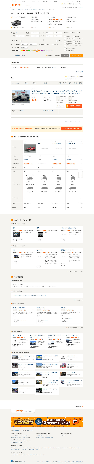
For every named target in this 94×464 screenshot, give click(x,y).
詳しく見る (34, 27)
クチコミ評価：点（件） (48, 110)
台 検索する (77, 56)
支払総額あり (69, 38)
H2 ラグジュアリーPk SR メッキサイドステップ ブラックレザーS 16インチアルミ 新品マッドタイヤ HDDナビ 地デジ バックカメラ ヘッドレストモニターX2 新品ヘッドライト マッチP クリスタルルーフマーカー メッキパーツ (57, 92)
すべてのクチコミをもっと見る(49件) (75, 271)
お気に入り (79, 3)
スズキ (23, 437)
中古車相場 (81, 76)
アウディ (27, 437)
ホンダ (22, 435)
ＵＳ (14, 250)
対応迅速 (63, 307)
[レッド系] (24, 50)
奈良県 (19, 449)
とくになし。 (40, 250)
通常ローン (49, 44)
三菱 (24, 439)
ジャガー (12, 442)
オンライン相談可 (69, 50)
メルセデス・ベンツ (14, 437)
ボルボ (16, 439)
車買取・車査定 (35, 454)
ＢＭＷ (25, 435)
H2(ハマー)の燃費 (79, 71)
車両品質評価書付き (69, 43)
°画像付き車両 (70, 48)
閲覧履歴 (70, 3)
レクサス (20, 439)
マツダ (20, 437)
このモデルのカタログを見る (18, 27)
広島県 (26, 449)
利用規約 (47, 461)
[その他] (52, 50)
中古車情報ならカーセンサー (16, 454)
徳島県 (30, 449)
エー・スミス (23, 320)
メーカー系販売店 (78, 38)
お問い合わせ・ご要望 (70, 461)
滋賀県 (16, 449)
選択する (35, 32)
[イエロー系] (22, 50)
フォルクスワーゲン (14, 440)
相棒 (14, 228)
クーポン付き (78, 41)
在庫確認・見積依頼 (73, 106)
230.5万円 (69, 159)
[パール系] (32, 50)
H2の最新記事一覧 (79, 300)
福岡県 (33, 449)
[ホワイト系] (19, 50)
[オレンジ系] (39, 50)
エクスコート (21, 110)
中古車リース (42, 454)
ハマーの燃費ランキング (49, 437)
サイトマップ (81, 7)
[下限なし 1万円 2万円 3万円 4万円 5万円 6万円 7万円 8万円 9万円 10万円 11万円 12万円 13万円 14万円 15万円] (24, 44)
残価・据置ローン (57, 44)
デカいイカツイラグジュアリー (69, 228)
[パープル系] (42, 50)
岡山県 (23, 449)
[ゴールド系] (34, 50)
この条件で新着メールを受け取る (54, 55)
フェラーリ (21, 440)
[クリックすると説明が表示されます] (14, 40)
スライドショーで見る (71, 76)
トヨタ (12, 435)
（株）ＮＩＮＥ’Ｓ (16, 335)
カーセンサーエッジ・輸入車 (27, 454)
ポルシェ (28, 440)
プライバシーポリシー (41, 461)
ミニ (24, 440)
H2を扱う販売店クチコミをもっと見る (75, 327)
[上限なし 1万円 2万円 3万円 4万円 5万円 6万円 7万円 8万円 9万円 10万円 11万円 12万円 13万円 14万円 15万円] (33, 44)
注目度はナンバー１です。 (68, 250)
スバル (18, 435)
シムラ (46, 320)
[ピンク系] (49, 50)
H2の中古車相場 (15, 430)
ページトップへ (78, 406)
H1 (61, 435)
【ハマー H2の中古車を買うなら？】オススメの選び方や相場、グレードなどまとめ (29, 295)
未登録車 (77, 36)
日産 (15, 435)
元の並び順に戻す (15, 83)
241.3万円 (55, 159)
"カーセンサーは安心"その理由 (55, 461)
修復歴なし (68, 41)
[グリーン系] (29, 50)
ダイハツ (12, 439)
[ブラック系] (17, 50)
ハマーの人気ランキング (40, 437)
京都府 (12, 449)
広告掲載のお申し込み (79, 461)
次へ (80, 78)
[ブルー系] (47, 50)
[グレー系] (37, 50)
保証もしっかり (41, 307)
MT (79, 32)
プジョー (20, 442)
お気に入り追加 (61, 105)
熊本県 (37, 449)
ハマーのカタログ (46, 435)
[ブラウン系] (27, 50)
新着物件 (68, 36)
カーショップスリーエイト (72, 335)
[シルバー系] (44, 50)
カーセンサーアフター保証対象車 (73, 45)
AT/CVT (73, 32)
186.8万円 (26, 159)
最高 (38, 228)
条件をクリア (65, 55)
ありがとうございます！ (19, 307)
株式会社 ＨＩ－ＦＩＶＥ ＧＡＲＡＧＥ (56, 336)
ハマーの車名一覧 (39, 435)
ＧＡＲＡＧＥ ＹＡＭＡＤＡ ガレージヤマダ (38, 336)
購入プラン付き (78, 43)
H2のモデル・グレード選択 (27, 430)
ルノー (16, 442)
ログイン (64, 3)
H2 (16, 32)
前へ (76, 78)
